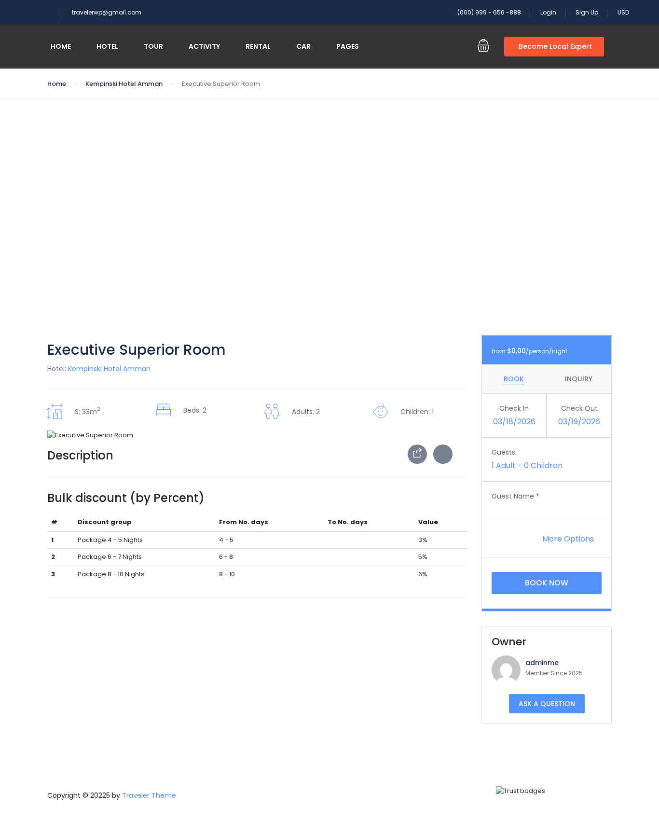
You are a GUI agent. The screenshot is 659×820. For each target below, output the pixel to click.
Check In (514, 408)
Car (303, 46)
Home (61, 46)
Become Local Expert (555, 46)
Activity (204, 46)
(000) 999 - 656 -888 (489, 12)
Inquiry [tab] (578, 379)
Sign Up (587, 12)
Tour (153, 46)
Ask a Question (547, 704)
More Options (569, 538)
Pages (347, 46)
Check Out (579, 408)
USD (624, 12)
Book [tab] (514, 379)
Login (548, 12)
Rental (258, 46)
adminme (542, 662)
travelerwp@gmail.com (106, 12)
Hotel (107, 46)
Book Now (546, 582)
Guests (503, 452)
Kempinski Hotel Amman (124, 83)
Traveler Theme (149, 795)
